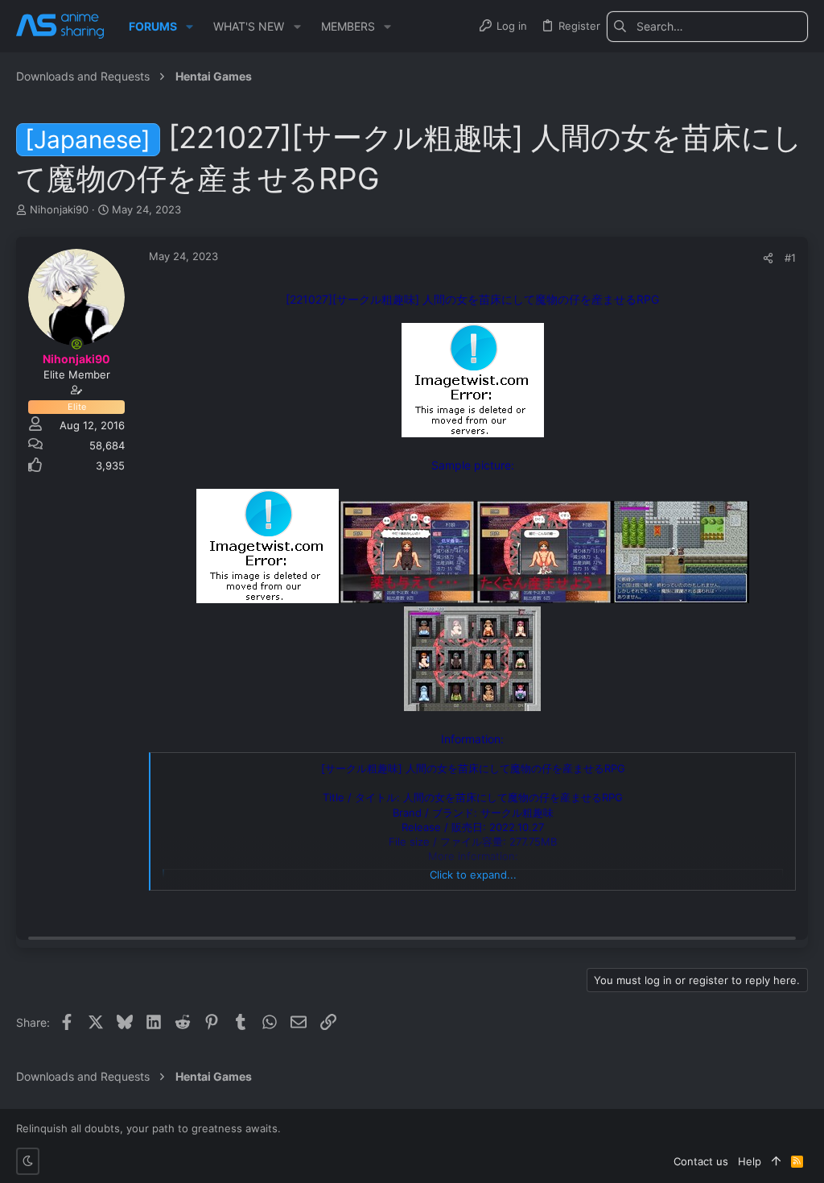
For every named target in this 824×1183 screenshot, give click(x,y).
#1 (790, 257)
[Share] (768, 258)
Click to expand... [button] (473, 874)
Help (749, 1161)
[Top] (776, 1161)
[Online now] (76, 344)
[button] (189, 26)
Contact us (701, 1161)
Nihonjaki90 (59, 209)
